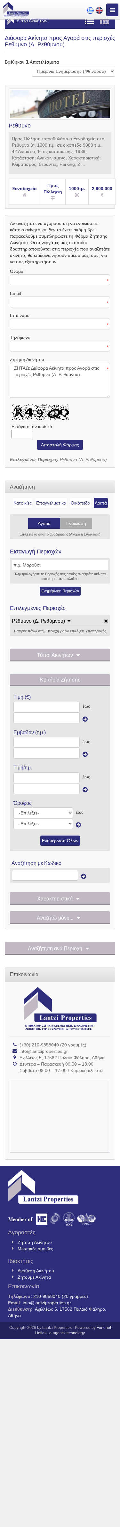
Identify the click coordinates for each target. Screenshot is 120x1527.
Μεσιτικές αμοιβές (35, 1248)
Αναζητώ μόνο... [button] (55, 918)
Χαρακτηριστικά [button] (55, 898)
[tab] (60, 621)
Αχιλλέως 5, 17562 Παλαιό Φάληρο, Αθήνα (62, 1057)
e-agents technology (67, 1333)
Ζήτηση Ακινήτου (35, 1242)
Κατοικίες (22, 502)
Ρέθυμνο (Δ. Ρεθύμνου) (38, 621)
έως (86, 706)
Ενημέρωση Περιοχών (60, 591)
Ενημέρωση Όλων (60, 840)
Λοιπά (101, 502)
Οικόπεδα (80, 502)
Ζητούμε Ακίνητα (34, 1277)
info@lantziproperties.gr (44, 1051)
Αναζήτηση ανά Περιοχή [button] (55, 948)
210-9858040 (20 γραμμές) (60, 1296)
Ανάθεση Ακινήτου (36, 1270)
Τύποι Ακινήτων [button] (55, 655)
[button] (41, 621)
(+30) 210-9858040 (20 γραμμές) (53, 1044)
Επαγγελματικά (51, 502)
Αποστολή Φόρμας (60, 444)
